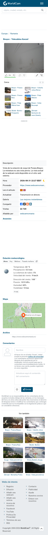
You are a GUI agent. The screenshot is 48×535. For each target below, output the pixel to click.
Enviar (28, 389)
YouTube (10, 512)
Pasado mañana (28, 261)
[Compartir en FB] (21, 204)
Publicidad (33, 489)
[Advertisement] (24, 21)
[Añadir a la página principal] (24, 75)
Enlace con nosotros (33, 500)
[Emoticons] (17, 389)
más (16, 292)
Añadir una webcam (10, 493)
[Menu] (42, 3)
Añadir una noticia (10, 499)
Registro (10, 486)
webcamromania (27, 213)
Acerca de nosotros (10, 504)
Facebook (10, 508)
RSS (8, 523)
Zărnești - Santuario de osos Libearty (36, 113)
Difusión (10, 489)
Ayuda (31, 492)
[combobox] (24, 10)
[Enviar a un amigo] (30, 204)
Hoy (11, 261)
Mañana (17, 261)
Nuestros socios (36, 496)
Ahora (5, 261)
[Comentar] (20, 75)
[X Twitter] (24, 204)
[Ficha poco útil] (14, 75)
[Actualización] (36, 261)
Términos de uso (13, 520)
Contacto (32, 486)
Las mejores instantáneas (31, 199)
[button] (37, 75)
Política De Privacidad (11, 516)
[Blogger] (27, 204)
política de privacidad (35, 357)
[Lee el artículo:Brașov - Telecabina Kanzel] (21, 190)
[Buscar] (42, 10)
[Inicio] (12, 3)
